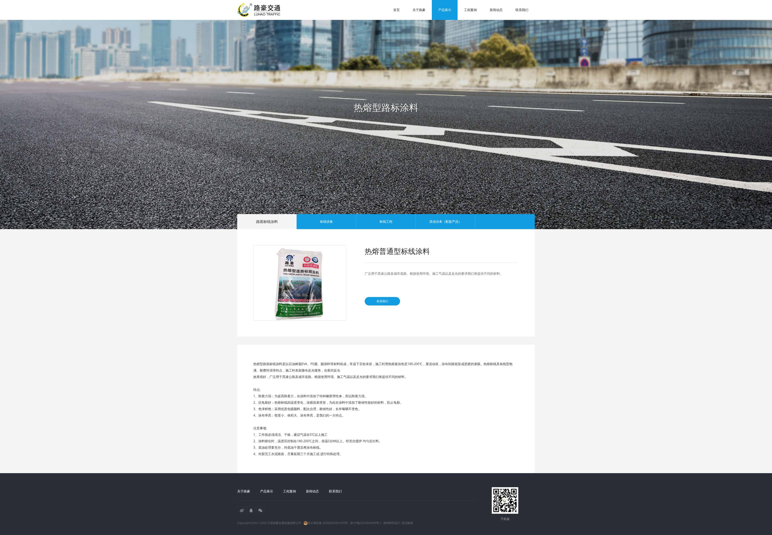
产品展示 (444, 10)
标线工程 (386, 221)
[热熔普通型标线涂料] (299, 283)
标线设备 (326, 221)
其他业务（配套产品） (445, 221)
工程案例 (470, 10)
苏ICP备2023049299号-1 (366, 523)
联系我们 (521, 10)
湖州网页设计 (391, 523)
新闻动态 (496, 10)
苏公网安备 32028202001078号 (328, 523)
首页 (396, 10)
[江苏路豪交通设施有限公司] (259, 10)
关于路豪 (419, 10)
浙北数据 (407, 523)
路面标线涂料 (267, 221)
